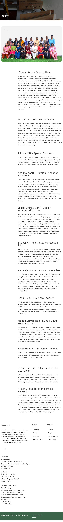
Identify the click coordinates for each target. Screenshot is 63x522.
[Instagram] (5, 449)
